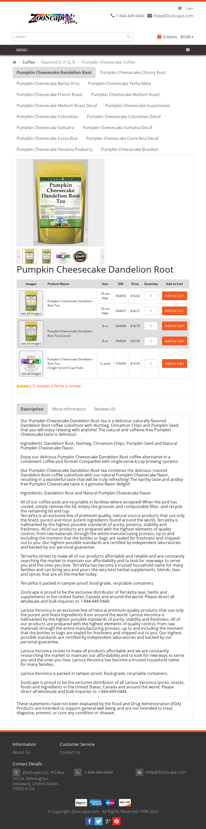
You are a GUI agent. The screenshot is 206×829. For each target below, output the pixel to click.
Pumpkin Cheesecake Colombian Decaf (124, 116)
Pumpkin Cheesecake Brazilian (129, 149)
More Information (69, 409)
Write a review (67, 386)
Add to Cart (174, 295)
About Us (21, 752)
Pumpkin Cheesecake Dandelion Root (54, 72)
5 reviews (41, 386)
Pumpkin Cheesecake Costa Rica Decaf (122, 138)
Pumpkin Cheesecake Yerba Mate (119, 83)
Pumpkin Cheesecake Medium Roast (125, 94)
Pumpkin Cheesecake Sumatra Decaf (117, 127)
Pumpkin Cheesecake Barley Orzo (48, 83)
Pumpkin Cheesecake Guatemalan (138, 105)
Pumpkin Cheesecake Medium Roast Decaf (57, 105)
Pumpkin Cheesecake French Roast (50, 94)
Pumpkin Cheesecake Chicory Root (133, 72)
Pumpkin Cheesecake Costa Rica (47, 138)
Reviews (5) (104, 409)
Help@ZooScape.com (166, 772)
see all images (31, 313)
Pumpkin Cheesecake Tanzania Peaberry (54, 149)
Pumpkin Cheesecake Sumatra (45, 127)
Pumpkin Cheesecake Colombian (47, 116)
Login (189, 8)
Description (32, 409)
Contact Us (70, 752)
